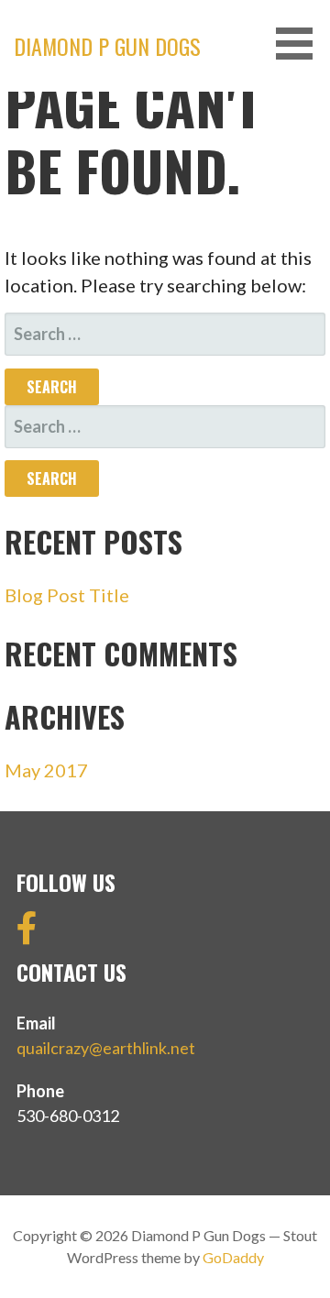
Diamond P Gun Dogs (107, 45)
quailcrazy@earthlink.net (105, 1048)
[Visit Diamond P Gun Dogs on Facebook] (27, 934)
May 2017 (46, 770)
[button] (300, 43)
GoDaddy (233, 1257)
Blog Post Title (67, 595)
